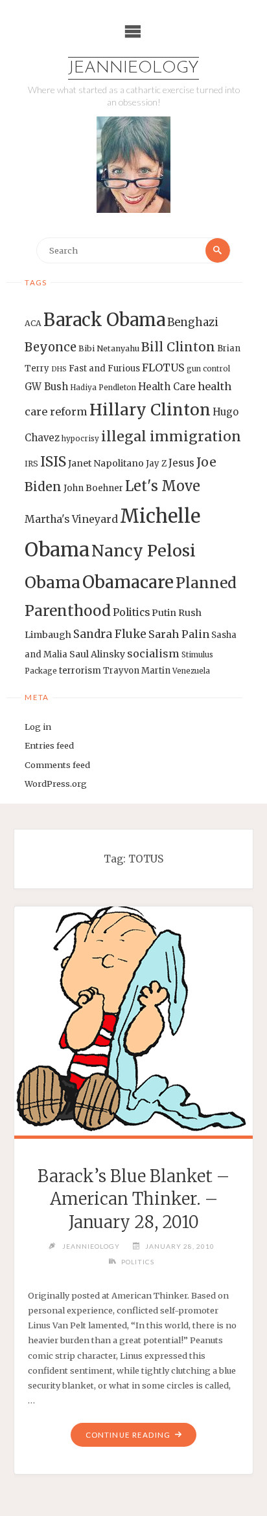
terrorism (80, 670)
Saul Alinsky (97, 654)
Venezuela (191, 671)
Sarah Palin (178, 634)
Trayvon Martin (136, 670)
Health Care (167, 386)
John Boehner (93, 488)
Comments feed (57, 765)
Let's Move (162, 486)
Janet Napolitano (106, 463)
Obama (52, 583)
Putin (164, 613)
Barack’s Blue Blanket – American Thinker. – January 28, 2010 (133, 1199)
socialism (153, 653)
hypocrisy (80, 438)
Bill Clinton (178, 347)
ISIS (53, 461)
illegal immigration (171, 436)
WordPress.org (56, 783)
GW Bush (46, 386)
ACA (33, 323)
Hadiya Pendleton (103, 387)
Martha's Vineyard (71, 519)
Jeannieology (133, 68)
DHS (59, 369)
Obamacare (128, 582)
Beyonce (50, 347)
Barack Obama (104, 320)
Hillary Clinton (150, 410)
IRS (31, 463)
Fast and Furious (104, 368)
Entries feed (49, 745)
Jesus (181, 463)
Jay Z (156, 463)
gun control (208, 368)
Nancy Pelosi (143, 550)
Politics (131, 612)
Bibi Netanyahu (108, 348)
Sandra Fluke (109, 634)
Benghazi (192, 322)
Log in (38, 726)
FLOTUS (163, 367)
